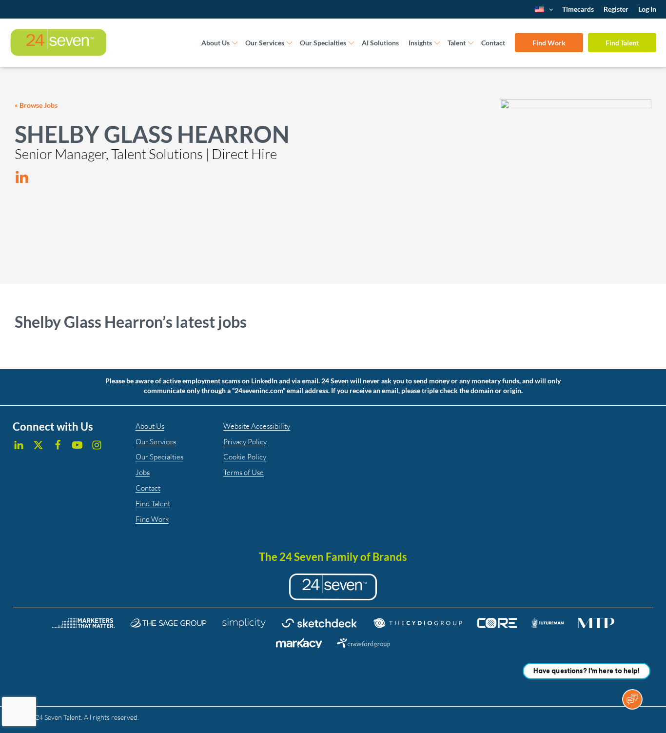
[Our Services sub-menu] (290, 43)
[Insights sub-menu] (437, 43)
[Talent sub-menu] (471, 43)
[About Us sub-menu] (235, 43)
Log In (647, 9)
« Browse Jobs (36, 105)
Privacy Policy (245, 441)
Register (616, 9)
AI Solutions (380, 43)
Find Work (549, 43)
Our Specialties (323, 43)
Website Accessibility (256, 426)
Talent (457, 43)
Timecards (578, 9)
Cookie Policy (244, 456)
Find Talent (622, 43)
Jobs (143, 472)
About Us (215, 43)
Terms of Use (243, 472)
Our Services (264, 43)
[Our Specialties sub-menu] (351, 43)
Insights (420, 43)
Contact (493, 43)
